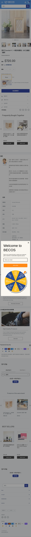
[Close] (28, 242)
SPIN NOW (15, 265)
